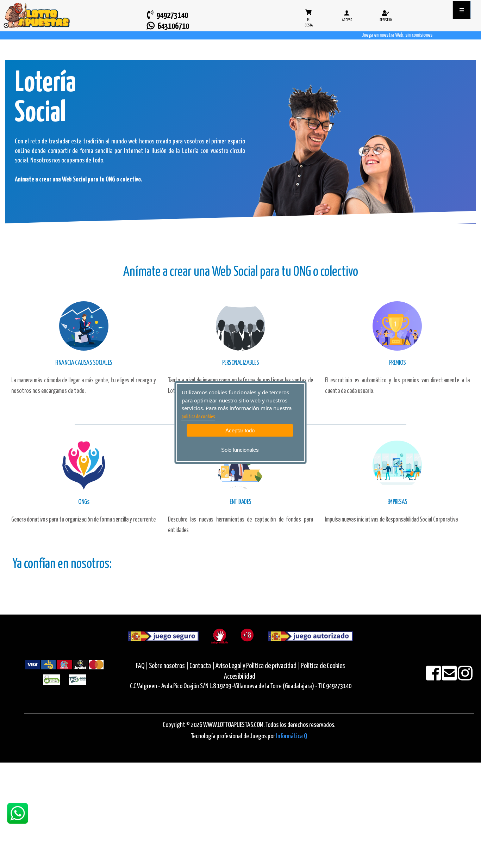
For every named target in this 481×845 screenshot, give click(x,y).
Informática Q (291, 736)
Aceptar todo (240, 430)
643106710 (172, 27)
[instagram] (465, 677)
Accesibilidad (239, 676)
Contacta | (201, 666)
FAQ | (142, 666)
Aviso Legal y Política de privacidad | (258, 666)
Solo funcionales (240, 450)
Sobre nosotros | (168, 666)
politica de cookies (198, 416)
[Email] (450, 677)
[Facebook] (434, 677)
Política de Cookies (323, 666)
